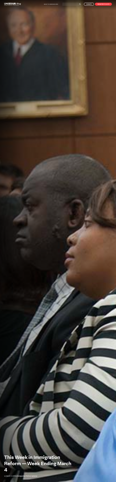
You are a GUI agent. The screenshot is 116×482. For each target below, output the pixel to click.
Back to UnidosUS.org (51, 4)
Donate (89, 4)
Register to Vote (103, 4)
